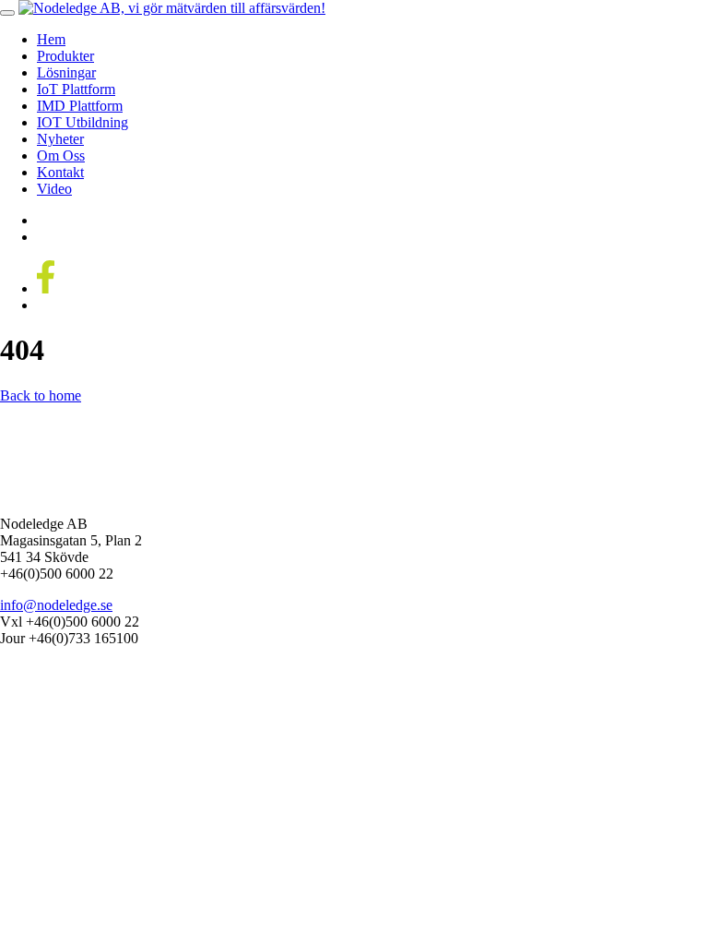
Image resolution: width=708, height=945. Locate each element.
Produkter (65, 56)
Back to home (40, 395)
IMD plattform (80, 106)
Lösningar (66, 72)
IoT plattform (76, 89)
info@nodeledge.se (56, 605)
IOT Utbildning (82, 122)
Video (54, 189)
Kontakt (60, 172)
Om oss (61, 155)
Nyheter (60, 139)
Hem (51, 39)
